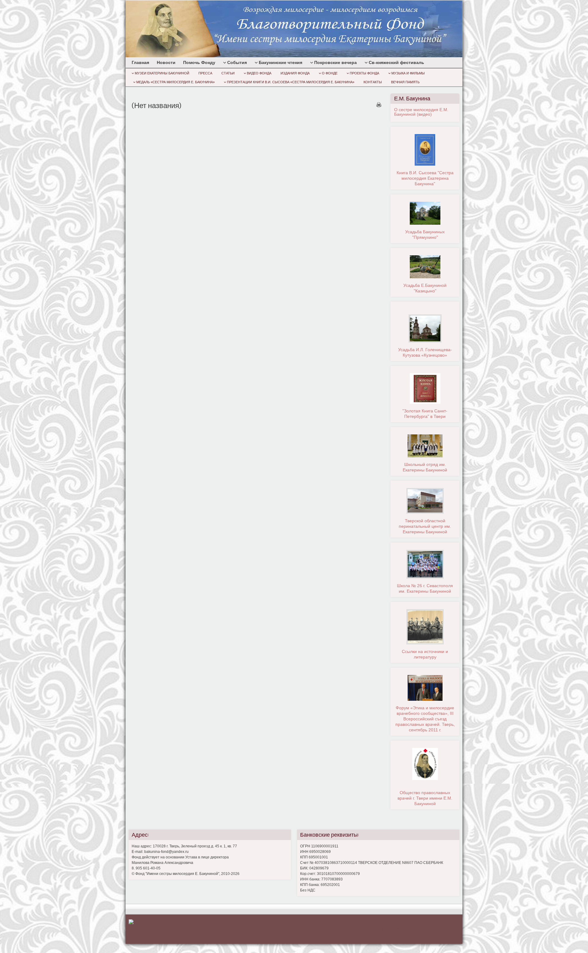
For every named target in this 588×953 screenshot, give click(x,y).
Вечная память (405, 82)
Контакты (373, 82)
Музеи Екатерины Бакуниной (162, 73)
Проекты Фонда (364, 73)
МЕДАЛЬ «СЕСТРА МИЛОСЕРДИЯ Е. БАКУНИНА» (175, 82)
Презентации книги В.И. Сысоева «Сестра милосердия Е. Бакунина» (290, 82)
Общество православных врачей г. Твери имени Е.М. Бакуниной (425, 798)
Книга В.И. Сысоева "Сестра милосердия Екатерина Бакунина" (425, 178)
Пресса (205, 73)
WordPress (416, 928)
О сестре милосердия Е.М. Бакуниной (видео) (421, 112)
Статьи (228, 73)
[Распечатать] (378, 104)
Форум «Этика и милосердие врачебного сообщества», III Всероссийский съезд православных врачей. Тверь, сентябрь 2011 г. (425, 718)
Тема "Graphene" (444, 928)
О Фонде (329, 73)
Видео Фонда (259, 73)
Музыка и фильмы (408, 73)
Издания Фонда (295, 73)
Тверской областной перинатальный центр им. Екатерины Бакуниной (425, 526)
